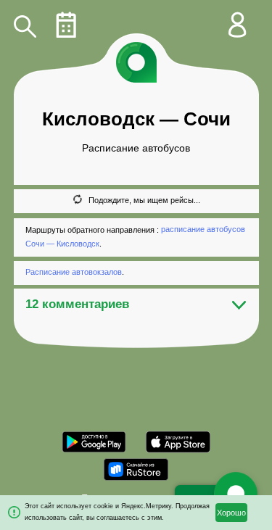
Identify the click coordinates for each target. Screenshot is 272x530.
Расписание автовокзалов (73, 272)
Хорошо (231, 512)
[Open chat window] (235, 493)
